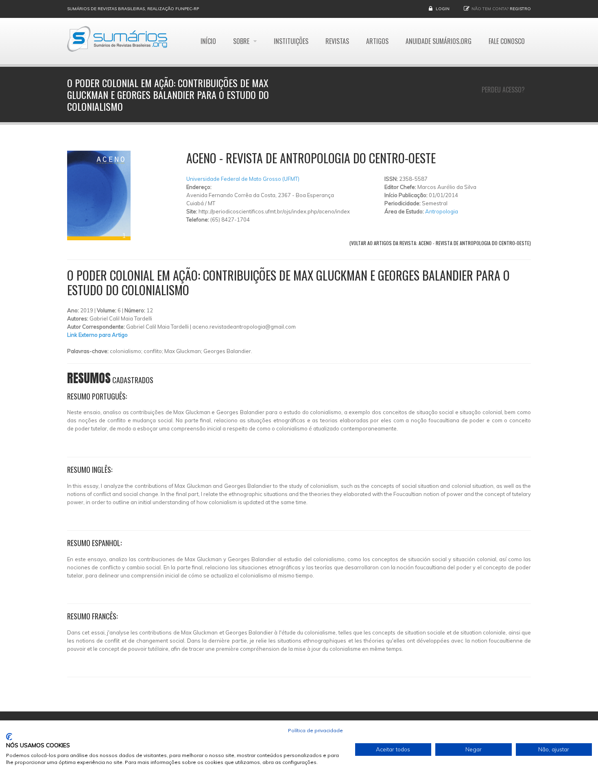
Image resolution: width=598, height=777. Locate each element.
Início (208, 41)
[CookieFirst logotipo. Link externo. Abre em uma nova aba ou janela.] (9, 736)
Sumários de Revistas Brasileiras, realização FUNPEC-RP (133, 8)
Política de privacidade (315, 730)
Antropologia (441, 211)
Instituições (291, 41)
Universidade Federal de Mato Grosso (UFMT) (242, 179)
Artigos (377, 41)
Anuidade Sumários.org (438, 41)
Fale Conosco (507, 41)
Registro (520, 8)
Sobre (242, 41)
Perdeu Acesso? (503, 89)
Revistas (337, 41)
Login (443, 8)
